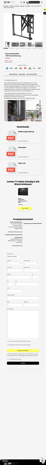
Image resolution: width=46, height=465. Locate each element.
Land (8, 288)
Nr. (32, 274)
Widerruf (5, 461)
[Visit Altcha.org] (20, 359)
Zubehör (22, 6)
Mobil (8, 302)
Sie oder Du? (27, 260)
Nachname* (27, 267)
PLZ (8, 281)
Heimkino (17, 6)
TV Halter (28, 6)
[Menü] (44, 456)
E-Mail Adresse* (11, 295)
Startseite (5, 6)
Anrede (9, 260)
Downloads (22, 74)
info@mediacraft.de (17, 245)
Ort (16, 281)
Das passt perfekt (31, 74)
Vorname (9, 267)
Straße (8, 274)
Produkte (11, 6)
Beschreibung (13, 74)
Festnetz (26, 302)
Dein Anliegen (10, 309)
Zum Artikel (25, 208)
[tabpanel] (7, 44)
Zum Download (22, 141)
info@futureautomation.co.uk (15, 231)
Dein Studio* (10, 253)
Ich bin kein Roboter (14, 359)
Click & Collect (22, 65)
